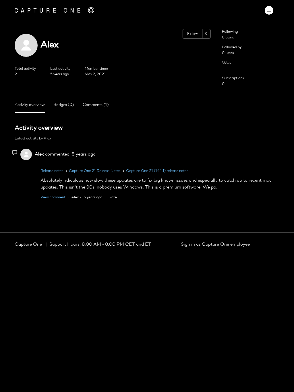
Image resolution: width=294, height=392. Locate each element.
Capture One (29, 244)
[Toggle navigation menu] (269, 10)
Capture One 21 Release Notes (94, 171)
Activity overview (30, 105)
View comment (52, 197)
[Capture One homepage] (54, 10)
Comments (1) (96, 105)
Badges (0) (63, 105)
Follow (192, 34)
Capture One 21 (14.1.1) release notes (157, 171)
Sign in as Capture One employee (215, 244)
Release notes (51, 171)
